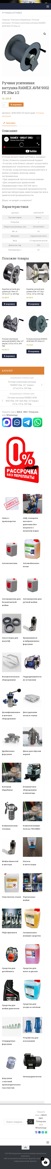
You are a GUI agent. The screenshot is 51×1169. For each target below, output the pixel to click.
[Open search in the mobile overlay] (19, 1121)
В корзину (16, 104)
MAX (19, 412)
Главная (6, 20)
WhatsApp (12, 415)
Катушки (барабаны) (21, 20)
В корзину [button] (9, 304)
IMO (25, 412)
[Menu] (47, 6)
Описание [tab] (10, 123)
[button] (44, 34)
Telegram (33, 412)
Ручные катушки (12, 13)
